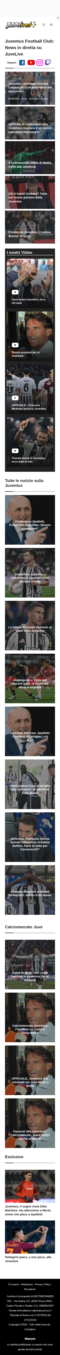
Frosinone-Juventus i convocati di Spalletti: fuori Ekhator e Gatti (30, 578)
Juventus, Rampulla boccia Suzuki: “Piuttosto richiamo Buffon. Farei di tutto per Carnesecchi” (30, 844)
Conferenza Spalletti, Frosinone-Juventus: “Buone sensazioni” (30, 525)
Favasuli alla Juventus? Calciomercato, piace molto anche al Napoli (30, 1135)
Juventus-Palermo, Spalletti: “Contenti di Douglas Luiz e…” (30, 736)
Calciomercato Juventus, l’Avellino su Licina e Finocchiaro (30, 1029)
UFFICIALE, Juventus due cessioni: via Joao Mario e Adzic (30, 1082)
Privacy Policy (43, 1284)
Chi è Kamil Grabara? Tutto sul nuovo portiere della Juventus (27, 197)
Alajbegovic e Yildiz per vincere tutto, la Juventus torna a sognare (30, 683)
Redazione (27, 1284)
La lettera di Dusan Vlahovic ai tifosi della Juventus (30, 629)
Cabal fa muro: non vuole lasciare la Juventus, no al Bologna (30, 976)
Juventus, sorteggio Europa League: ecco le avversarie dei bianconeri (30, 87)
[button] (44, 25)
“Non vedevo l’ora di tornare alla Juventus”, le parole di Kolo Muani (30, 789)
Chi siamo (13, 1284)
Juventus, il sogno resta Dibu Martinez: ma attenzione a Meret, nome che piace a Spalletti (28, 1210)
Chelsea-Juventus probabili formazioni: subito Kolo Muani (30, 893)
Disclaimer (30, 1289)
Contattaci (30, 1329)
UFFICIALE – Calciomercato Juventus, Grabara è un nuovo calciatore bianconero (30, 128)
